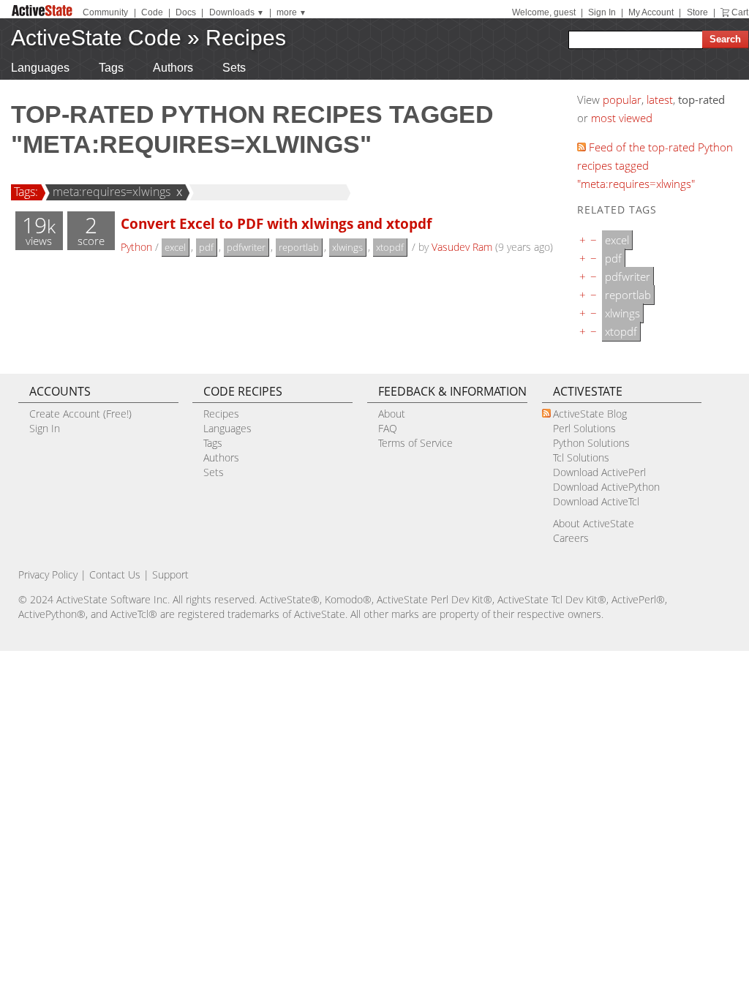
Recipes (246, 38)
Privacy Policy (48, 574)
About (391, 414)
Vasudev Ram (462, 247)
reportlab (299, 247)
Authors (173, 67)
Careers (571, 538)
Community (105, 12)
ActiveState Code (96, 38)
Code (152, 12)
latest (660, 99)
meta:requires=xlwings (111, 192)
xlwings (347, 247)
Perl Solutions (584, 428)
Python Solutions (591, 443)
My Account (651, 12)
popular (622, 99)
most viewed (621, 117)
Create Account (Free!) (80, 414)
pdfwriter (246, 247)
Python (136, 247)
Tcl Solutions (581, 457)
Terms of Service (415, 443)
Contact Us (114, 574)
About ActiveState (593, 523)
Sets (234, 67)
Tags (111, 67)
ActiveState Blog (590, 414)
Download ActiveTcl (596, 501)
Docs (186, 12)
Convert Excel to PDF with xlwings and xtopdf (276, 223)
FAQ (387, 428)
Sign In (602, 12)
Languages (40, 67)
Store (697, 12)
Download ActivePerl (599, 472)
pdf (206, 247)
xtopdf (390, 247)
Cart (739, 12)
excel (175, 247)
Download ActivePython (606, 487)
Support (170, 574)
